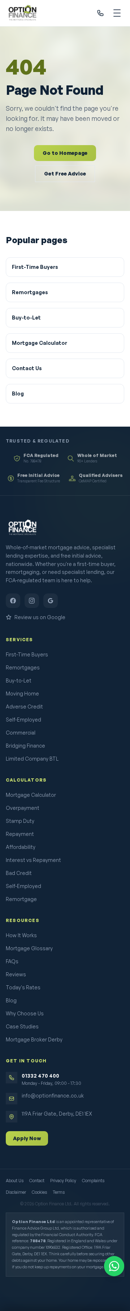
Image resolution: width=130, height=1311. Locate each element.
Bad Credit (19, 873)
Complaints (93, 1180)
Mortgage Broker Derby (34, 1039)
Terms (59, 1192)
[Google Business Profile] (50, 600)
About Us (14, 1180)
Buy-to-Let (26, 317)
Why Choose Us (25, 1013)
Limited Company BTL (32, 759)
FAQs (12, 961)
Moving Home (22, 693)
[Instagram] (32, 600)
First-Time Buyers (35, 267)
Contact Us (27, 368)
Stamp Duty (20, 821)
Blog (18, 393)
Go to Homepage (65, 153)
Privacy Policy (63, 1180)
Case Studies (22, 1026)
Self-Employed (23, 719)
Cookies (39, 1192)
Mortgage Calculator (39, 343)
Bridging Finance (25, 746)
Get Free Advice (65, 173)
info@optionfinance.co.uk (53, 1095)
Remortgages (30, 292)
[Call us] (100, 13)
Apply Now (27, 1138)
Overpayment (22, 808)
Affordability (20, 847)
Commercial (20, 732)
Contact (36, 1180)
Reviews (16, 974)
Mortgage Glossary (29, 948)
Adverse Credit (24, 706)
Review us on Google (39, 617)
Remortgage (21, 899)
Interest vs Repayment (33, 860)
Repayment (20, 834)
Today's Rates (23, 987)
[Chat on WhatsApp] (114, 1266)
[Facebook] (13, 600)
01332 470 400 (40, 1076)
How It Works (21, 935)
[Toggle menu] (117, 13)
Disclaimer (16, 1192)
